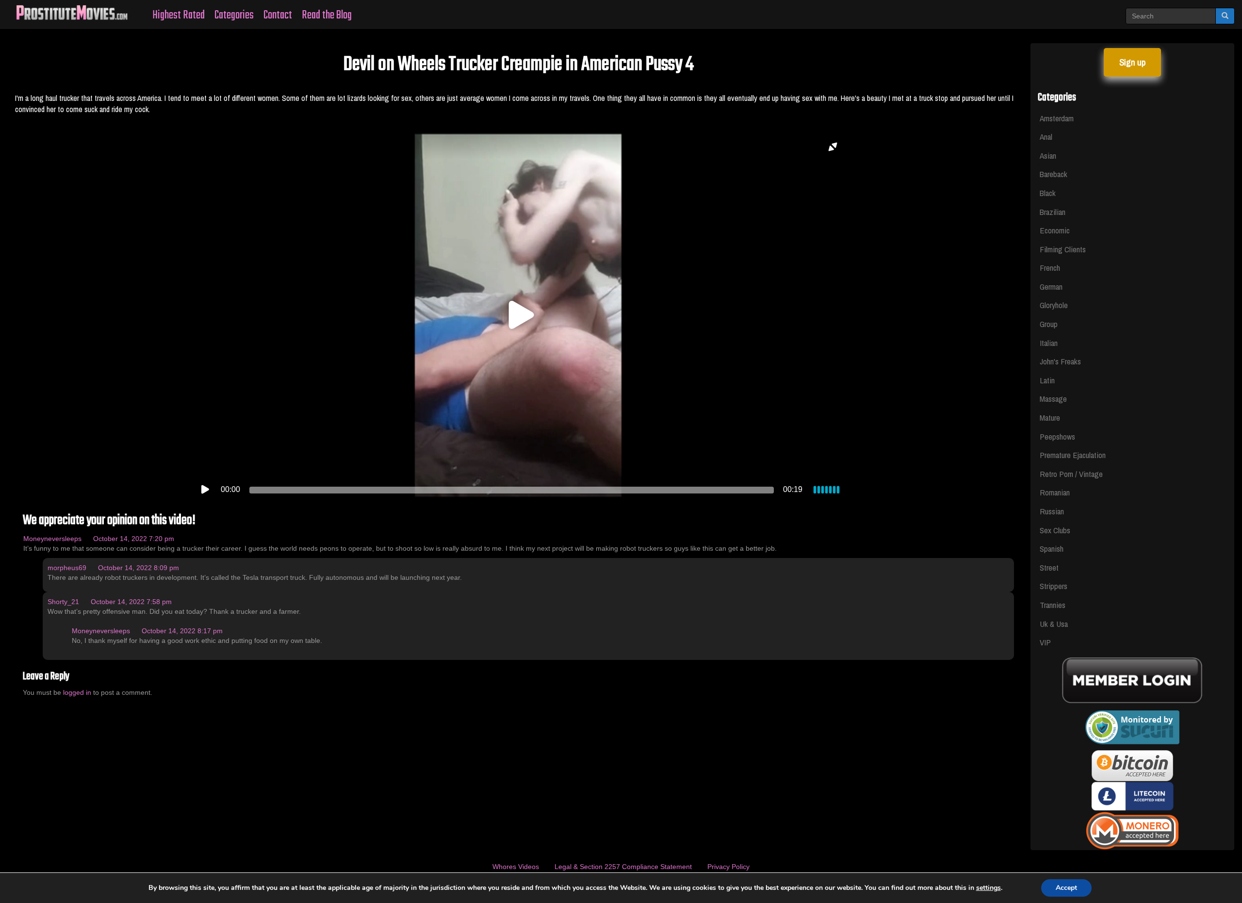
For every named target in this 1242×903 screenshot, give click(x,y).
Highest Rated (178, 15)
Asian (1048, 155)
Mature (1050, 417)
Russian (1052, 511)
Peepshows (1057, 436)
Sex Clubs (1055, 530)
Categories (234, 15)
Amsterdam (1057, 118)
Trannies (1052, 604)
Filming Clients (1063, 249)
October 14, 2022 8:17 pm (182, 631)
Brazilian (1052, 211)
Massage (1053, 398)
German (1051, 286)
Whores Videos (515, 866)
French (1050, 267)
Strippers (1053, 585)
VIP (1045, 642)
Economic (1055, 230)
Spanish (1051, 548)
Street (1049, 567)
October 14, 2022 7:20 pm (133, 538)
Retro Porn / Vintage (1071, 473)
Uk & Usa (1054, 623)
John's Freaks (1060, 361)
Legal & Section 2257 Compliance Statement (623, 866)
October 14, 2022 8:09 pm (138, 568)
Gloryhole (1054, 305)
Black (1048, 192)
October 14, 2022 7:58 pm (131, 602)
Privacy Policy (728, 866)
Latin (1047, 380)
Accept (1066, 887)
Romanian (1055, 492)
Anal (1046, 136)
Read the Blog (327, 15)
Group (1049, 323)
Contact (277, 15)
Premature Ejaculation (1073, 454)
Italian (1049, 342)
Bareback (1053, 174)
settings (988, 888)
